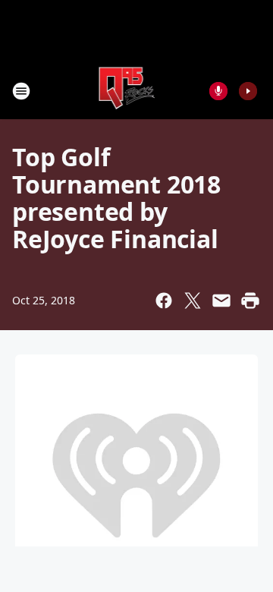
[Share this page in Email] (221, 300)
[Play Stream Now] (248, 91)
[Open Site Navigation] (21, 91)
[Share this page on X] (192, 300)
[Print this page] (250, 300)
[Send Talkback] (218, 91)
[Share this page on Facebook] (163, 300)
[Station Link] (126, 90)
